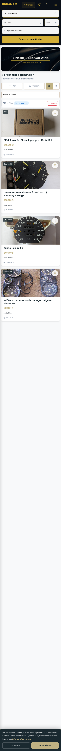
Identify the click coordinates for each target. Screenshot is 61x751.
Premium (35, 86)
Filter (13, 86)
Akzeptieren (45, 745)
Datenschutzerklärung (21, 739)
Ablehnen (16, 745)
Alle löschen (52, 103)
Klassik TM (9, 4)
